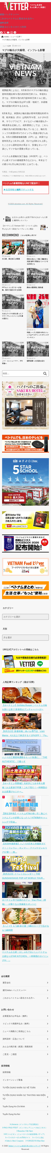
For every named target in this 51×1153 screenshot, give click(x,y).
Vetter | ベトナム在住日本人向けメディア (24, 1146)
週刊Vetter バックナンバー (14, 990)
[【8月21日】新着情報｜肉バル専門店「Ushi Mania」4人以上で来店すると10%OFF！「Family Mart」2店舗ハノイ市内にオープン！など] (22, 727)
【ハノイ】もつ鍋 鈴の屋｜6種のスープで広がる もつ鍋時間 (25, 928)
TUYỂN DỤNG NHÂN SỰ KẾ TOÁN (19, 1088)
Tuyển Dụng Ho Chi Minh (14, 1106)
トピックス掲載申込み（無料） (17, 1024)
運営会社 (7, 983)
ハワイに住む (39, 1138)
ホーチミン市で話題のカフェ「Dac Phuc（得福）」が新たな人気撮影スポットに (24, 902)
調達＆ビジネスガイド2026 (13, 27)
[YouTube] (8, 32)
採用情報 (7, 1072)
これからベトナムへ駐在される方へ (19, 998)
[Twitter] (4, 32)
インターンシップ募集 (13, 1080)
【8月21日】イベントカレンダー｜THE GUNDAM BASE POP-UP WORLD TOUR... (23, 876)
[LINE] (15, 32)
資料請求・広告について (14, 1039)
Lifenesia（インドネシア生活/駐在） (25, 1124)
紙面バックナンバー (9, 14)
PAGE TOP (47, 1116)
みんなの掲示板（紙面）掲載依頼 (18, 1047)
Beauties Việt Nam (25, 1131)
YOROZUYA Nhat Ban (35, 1141)
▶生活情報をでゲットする (19, 189)
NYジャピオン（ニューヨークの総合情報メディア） (25, 1134)
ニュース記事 (7, 46)
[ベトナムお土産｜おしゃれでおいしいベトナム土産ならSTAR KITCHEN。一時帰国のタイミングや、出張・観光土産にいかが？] (22, 948)
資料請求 (4, 23)
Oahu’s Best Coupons (15, 1141)
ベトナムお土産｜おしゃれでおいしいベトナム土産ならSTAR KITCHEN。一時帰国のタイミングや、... (25, 956)
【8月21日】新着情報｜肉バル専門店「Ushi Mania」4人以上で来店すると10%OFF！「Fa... (25, 733)
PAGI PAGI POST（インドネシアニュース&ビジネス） (25, 1128)
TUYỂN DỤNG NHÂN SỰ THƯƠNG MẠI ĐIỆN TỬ (24, 1097)
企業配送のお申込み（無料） (16, 1016)
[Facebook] (1, 32)
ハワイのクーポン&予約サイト (18, 1138)
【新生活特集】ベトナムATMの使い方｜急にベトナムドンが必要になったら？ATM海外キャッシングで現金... (24, 817)
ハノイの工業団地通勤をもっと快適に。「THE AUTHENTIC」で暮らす (24, 759)
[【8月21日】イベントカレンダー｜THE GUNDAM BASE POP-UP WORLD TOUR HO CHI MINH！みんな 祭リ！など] (22, 869)
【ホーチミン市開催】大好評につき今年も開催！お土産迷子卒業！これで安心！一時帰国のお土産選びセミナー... (24, 787)
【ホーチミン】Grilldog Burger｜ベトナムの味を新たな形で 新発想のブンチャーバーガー (24, 707)
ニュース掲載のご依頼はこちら (17, 1031)
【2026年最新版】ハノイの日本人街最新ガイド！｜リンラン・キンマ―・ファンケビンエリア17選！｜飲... (24, 847)
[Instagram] (11, 32)
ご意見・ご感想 (10, 1054)
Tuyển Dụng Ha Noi (11, 1114)
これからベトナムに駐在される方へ (17, 18)
